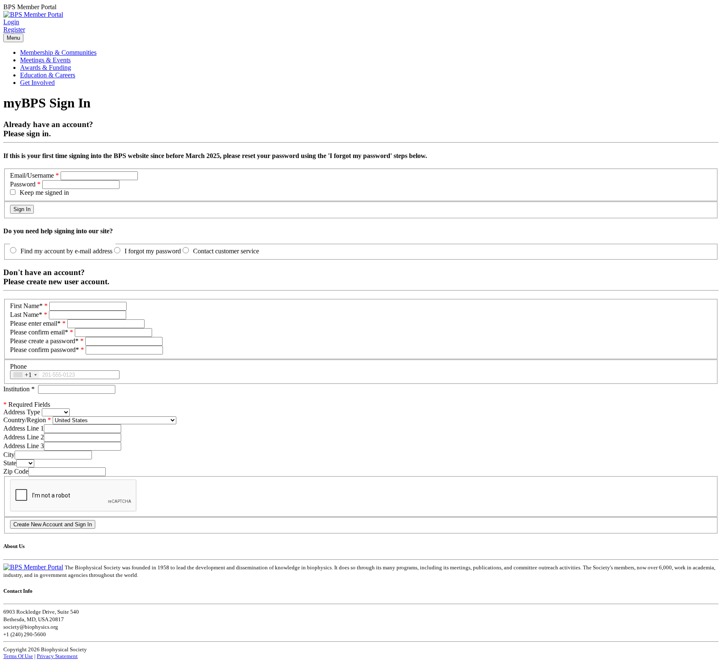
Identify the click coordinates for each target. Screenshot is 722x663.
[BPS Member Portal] (33, 14)
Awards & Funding (45, 67)
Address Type (21, 412)
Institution (19, 389)
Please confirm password (44, 349)
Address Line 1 (23, 428)
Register (14, 29)
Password (23, 184)
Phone (18, 366)
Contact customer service (226, 251)
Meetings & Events (45, 60)
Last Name (26, 314)
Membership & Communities (58, 52)
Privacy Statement (57, 656)
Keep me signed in (44, 192)
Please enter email (35, 323)
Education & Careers (47, 75)
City (9, 454)
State (9, 463)
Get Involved (37, 82)
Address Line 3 (23, 445)
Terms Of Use (18, 656)
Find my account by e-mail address (66, 251)
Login (11, 22)
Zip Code (15, 471)
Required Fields (26, 404)
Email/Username (32, 175)
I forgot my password (153, 251)
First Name (26, 305)
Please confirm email (39, 332)
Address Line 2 (23, 437)
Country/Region (24, 419)
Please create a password (44, 340)
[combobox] (24, 375)
